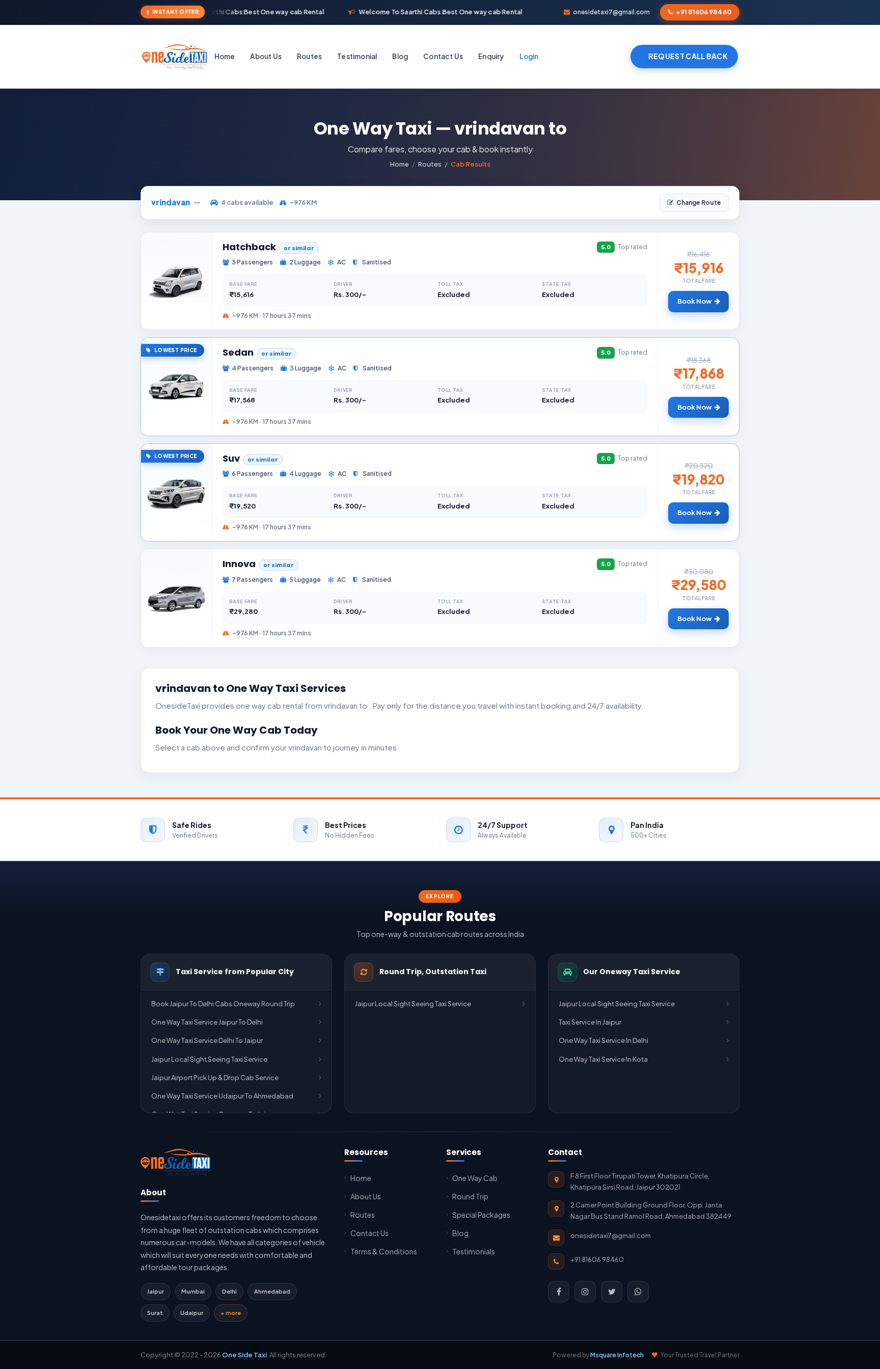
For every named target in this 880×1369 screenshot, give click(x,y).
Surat (155, 1312)
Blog (400, 56)
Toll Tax (450, 284)
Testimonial (357, 56)
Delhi (229, 1291)
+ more (231, 1312)
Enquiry (491, 56)
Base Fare (243, 284)
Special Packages (481, 1214)
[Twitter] (611, 1291)
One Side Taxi (244, 1355)
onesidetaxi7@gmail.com (611, 12)
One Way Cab (475, 1178)
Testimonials (473, 1251)
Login (529, 56)
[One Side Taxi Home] (175, 1162)
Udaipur (191, 1312)
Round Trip (470, 1196)
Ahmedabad (272, 1291)
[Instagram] (585, 1291)
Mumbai (193, 1291)
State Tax (556, 284)
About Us (266, 56)
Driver (343, 284)
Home (224, 56)
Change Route (698, 202)
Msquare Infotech (617, 1355)
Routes (309, 56)
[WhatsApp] (638, 1291)
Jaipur (155, 1291)
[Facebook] (558, 1291)
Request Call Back (688, 56)
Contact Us (443, 56)
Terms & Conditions (383, 1251)
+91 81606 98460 (703, 12)
